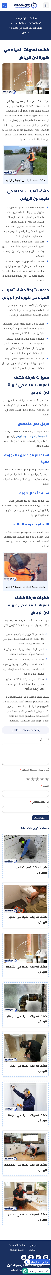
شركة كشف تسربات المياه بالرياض (30, 870)
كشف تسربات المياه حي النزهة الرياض (27, 1118)
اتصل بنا (32, 1250)
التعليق (44, 739)
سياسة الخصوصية (17, 1245)
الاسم (45, 786)
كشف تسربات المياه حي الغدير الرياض (27, 919)
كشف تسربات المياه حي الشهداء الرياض (26, 969)
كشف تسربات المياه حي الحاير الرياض (28, 1068)
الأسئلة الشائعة (17, 1250)
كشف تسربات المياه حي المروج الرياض (27, 1217)
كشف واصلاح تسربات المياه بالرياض (32, 436)
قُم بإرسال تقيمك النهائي (34, 770)
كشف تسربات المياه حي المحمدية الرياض (25, 1167)
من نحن (33, 1245)
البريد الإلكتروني (39, 802)
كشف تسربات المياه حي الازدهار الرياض (27, 1019)
